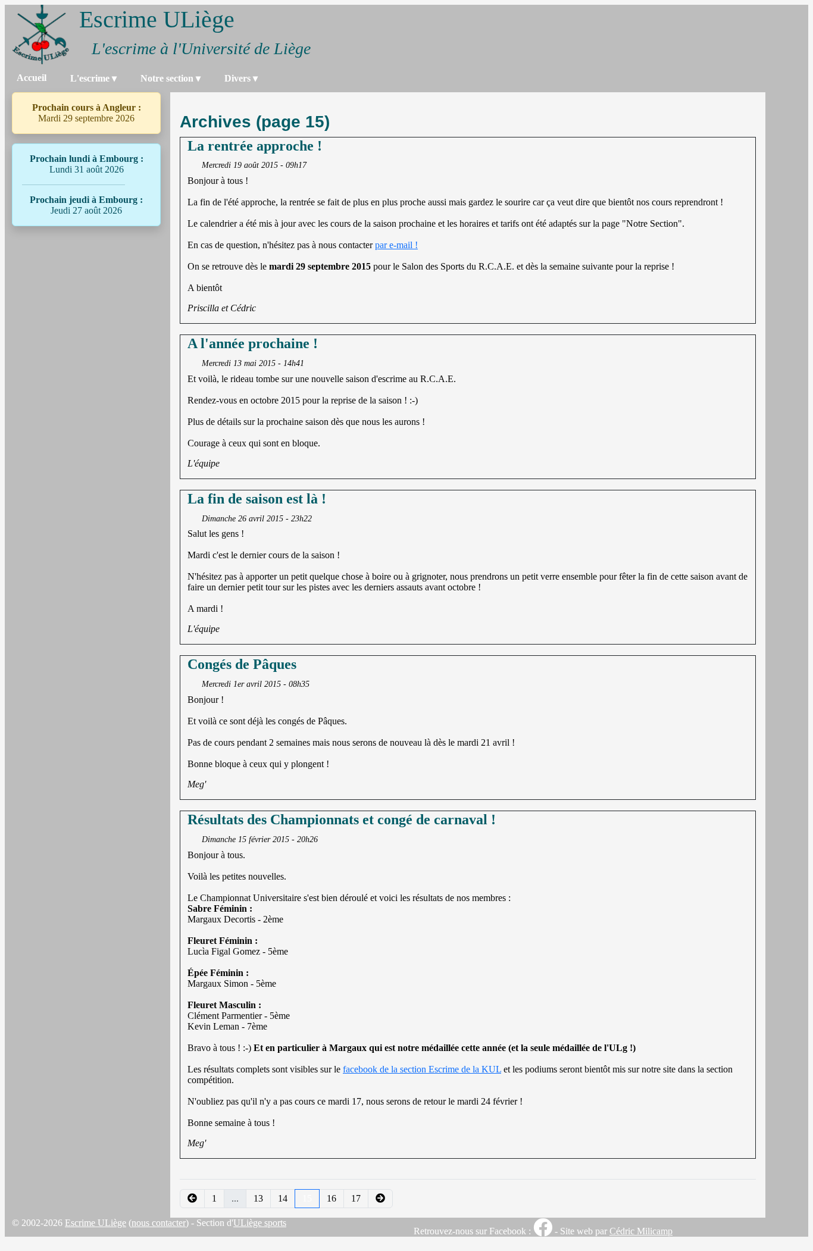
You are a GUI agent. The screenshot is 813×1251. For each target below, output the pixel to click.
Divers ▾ (241, 78)
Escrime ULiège (95, 1223)
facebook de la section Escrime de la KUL (422, 1069)
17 (356, 1198)
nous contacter (159, 1223)
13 (258, 1198)
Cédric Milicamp (641, 1231)
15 (307, 1198)
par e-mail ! (396, 245)
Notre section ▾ (170, 78)
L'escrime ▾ (93, 78)
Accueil (31, 78)
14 (282, 1198)
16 (331, 1198)
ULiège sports (259, 1223)
